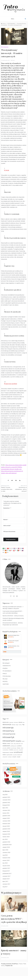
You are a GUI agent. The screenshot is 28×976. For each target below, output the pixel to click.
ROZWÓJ (5, 681)
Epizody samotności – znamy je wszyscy (13, 615)
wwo (4, 754)
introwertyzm (9, 741)
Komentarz (6, 508)
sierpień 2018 (6, 847)
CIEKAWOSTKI (7, 665)
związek (14, 756)
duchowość (16, 722)
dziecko (21, 722)
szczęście (21, 749)
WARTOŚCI (6, 684)
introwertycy (8, 731)
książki (23, 741)
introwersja (8, 727)
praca (8, 748)
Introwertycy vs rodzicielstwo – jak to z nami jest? (21, 489)
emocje (13, 724)
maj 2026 (5, 794)
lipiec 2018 (5, 850)
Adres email (7, 525)
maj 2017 (5, 886)
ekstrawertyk (7, 724)
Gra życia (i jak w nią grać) (13, 640)
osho (22, 743)
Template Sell (8, 965)
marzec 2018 (6, 860)
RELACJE (5, 679)
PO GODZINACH (7, 671)
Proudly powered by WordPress (9, 963)
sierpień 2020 (6, 818)
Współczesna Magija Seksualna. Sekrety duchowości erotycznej (14, 635)
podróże (19, 745)
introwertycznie (9, 734)
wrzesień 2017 (6, 876)
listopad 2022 (6, 805)
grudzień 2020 (6, 815)
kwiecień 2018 (6, 857)
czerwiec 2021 (6, 810)
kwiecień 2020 (6, 823)
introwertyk (8, 737)
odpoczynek (18, 743)
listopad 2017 (6, 871)
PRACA (5, 673)
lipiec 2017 (5, 881)
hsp (23, 724)
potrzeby (5, 748)
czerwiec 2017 (6, 884)
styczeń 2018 (6, 865)
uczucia (11, 752)
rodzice (22, 748)
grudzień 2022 (6, 802)
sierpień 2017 (6, 878)
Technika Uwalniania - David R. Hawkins (14, 646)
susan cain (15, 749)
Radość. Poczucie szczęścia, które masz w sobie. (6, 489)
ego (23, 722)
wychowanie (9, 754)
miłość (8, 743)
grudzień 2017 (6, 868)
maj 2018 (5, 855)
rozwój (11, 749)
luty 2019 (5, 839)
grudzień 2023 (6, 797)
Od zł (11, 637)
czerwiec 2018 (6, 852)
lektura (4, 743)
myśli (12, 743)
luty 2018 (5, 863)
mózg (15, 743)
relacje (18, 748)
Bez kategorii (6, 663)
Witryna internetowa (9, 531)
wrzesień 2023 (6, 800)
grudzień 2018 (6, 842)
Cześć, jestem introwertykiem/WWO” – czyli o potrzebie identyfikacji (14, 919)
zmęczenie (5, 756)
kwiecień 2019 (6, 834)
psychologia (13, 748)
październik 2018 (7, 844)
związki (18, 756)
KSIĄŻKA (5, 668)
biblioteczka (6, 722)
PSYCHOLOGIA (4, 47)
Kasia (13, 60)
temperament (6, 752)
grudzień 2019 (6, 829)
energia (17, 724)
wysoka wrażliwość (17, 754)
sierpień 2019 (6, 831)
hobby (20, 724)
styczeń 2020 (6, 826)
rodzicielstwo (6, 749)
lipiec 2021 (5, 807)
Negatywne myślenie (10, 384)
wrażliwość (18, 752)
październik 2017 (7, 873)
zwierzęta (10, 756)
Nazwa (5, 519)
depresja (11, 722)
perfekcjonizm (14, 745)
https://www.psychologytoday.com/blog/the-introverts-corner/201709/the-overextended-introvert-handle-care (13, 467)
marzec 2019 (6, 836)
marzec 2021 (6, 813)
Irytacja (6, 170)
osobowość (6, 746)
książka (18, 741)
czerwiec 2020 (6, 821)
